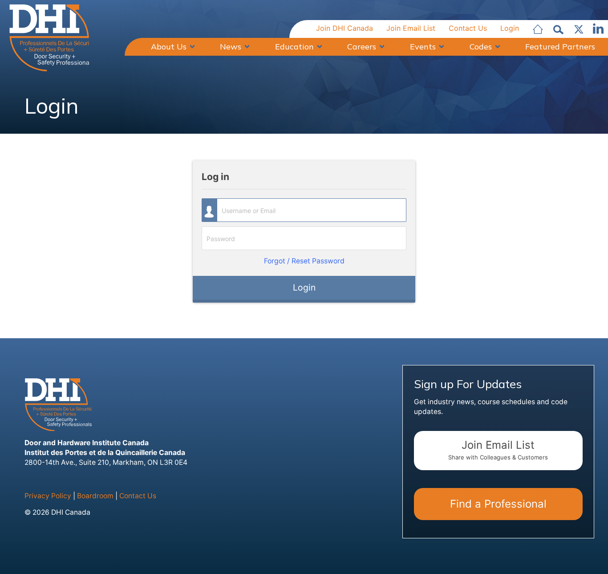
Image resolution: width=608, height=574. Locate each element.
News (230, 46)
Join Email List (410, 28)
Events (423, 46)
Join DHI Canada (344, 28)
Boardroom (95, 496)
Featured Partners (560, 46)
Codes (481, 46)
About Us (168, 46)
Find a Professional (498, 503)
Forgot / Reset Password (304, 261)
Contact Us (468, 28)
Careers (361, 46)
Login (509, 28)
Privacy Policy (47, 496)
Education (294, 46)
